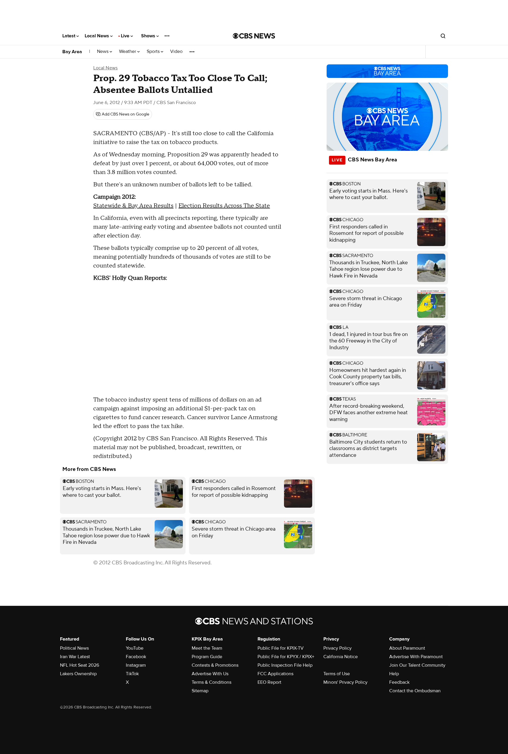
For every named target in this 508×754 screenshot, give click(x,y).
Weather (128, 51)
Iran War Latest (75, 656)
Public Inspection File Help (285, 665)
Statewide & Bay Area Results (133, 206)
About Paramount (407, 648)
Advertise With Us (210, 673)
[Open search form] (443, 36)
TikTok (132, 673)
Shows (148, 36)
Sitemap (200, 690)
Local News (97, 36)
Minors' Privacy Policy (345, 682)
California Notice (340, 656)
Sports (154, 51)
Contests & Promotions (215, 665)
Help (394, 673)
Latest (69, 36)
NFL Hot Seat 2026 (79, 665)
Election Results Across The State (224, 206)
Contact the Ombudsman (415, 690)
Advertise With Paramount (416, 656)
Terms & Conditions (211, 682)
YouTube (134, 648)
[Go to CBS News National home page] (254, 36)
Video (176, 51)
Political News (74, 648)
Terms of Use (336, 673)
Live (126, 36)
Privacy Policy (337, 648)
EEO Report (269, 682)
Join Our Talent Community (417, 665)
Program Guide (207, 656)
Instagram (136, 665)
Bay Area (72, 52)
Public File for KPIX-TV (281, 648)
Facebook (136, 656)
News (103, 51)
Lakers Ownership (78, 673)
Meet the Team (207, 648)
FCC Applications (275, 673)
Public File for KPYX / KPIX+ (286, 656)
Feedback (399, 682)
